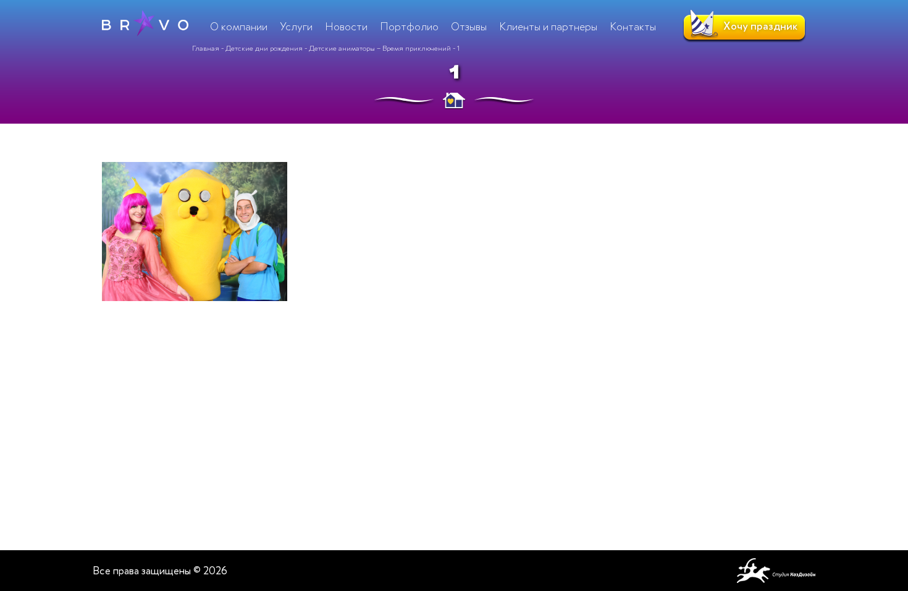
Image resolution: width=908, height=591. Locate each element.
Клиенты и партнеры (548, 26)
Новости (346, 26)
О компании (238, 26)
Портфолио (409, 26)
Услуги (296, 26)
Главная (205, 48)
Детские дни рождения (264, 48)
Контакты (633, 26)
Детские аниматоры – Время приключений (380, 48)
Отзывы (469, 26)
